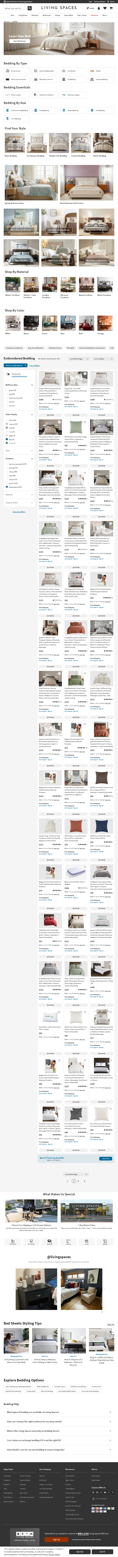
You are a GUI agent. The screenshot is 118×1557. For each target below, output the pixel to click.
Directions (7, 1485)
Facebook (97, 1492)
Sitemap (22, 1502)
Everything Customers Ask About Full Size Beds (16, 1361)
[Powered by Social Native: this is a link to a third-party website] (101, 1312)
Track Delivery (8, 1497)
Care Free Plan (69, 1476)
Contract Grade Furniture (73, 1493)
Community (42, 1480)
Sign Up (56, 1539)
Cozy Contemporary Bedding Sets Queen (18, 1387)
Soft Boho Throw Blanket (78, 1387)
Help (90, 2)
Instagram (101, 1492)
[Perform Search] (30, 8)
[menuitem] (111, 8)
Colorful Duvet (96, 1387)
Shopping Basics (16, 1356)
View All (110, 1324)
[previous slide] (14, 1289)
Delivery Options (99, 2)
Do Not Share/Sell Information (74, 1519)
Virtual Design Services (72, 1514)
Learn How (56, 403)
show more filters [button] (19, 512)
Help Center (7, 1476)
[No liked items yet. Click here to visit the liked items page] (104, 8)
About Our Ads (69, 1497)
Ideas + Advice (69, 1480)
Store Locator (96, 1476)
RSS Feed (112, 1492)
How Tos (45, 1356)
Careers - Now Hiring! (45, 1485)
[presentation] (79, 359)
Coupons (68, 1485)
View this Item (21, 260)
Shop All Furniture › (13, 2)
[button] (57, 400)
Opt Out (79, 1552)
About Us (42, 1476)
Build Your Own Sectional (73, 1506)
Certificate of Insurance (27, 1497)
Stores (112, 2)
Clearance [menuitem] (94, 15)
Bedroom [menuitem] (35, 15)
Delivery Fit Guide (25, 1476)
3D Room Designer (71, 1502)
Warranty (22, 1489)
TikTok (108, 1492)
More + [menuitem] (104, 15)
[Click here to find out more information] (59, 38)
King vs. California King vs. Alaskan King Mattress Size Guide (102, 1360)
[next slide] (104, 1289)
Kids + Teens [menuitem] (82, 15)
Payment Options (25, 1480)
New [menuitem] (12, 15)
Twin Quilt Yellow (59, 1387)
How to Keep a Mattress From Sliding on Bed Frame (44, 1361)
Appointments (96, 1480)
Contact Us (7, 1480)
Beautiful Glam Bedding (13, 1391)
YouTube (104, 1492)
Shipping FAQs (8, 1493)
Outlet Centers (43, 1493)
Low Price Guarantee (45, 1489)
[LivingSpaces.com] (59, 7)
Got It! (102, 1552)
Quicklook (50, 415)
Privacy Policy (54, 1554)
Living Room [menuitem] (22, 15)
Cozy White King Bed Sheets (67, 1391)
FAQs (5, 1489)
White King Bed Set (43, 1387)
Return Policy (24, 1493)
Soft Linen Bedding (47, 1391)
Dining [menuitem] (57, 15)
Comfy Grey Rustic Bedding (89, 1391)
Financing (23, 1485)
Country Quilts (30, 1391)
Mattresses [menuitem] (47, 15)
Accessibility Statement (46, 1497)
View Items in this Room (21, 230)
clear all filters (35, 365)
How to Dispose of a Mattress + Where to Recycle (73, 1362)
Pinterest (93, 1492)
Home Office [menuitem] (68, 15)
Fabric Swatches (70, 1510)
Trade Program (70, 1489)
